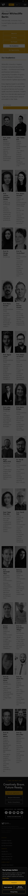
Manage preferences (20, 887)
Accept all (14, 882)
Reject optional (8, 887)
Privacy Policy (5, 878)
